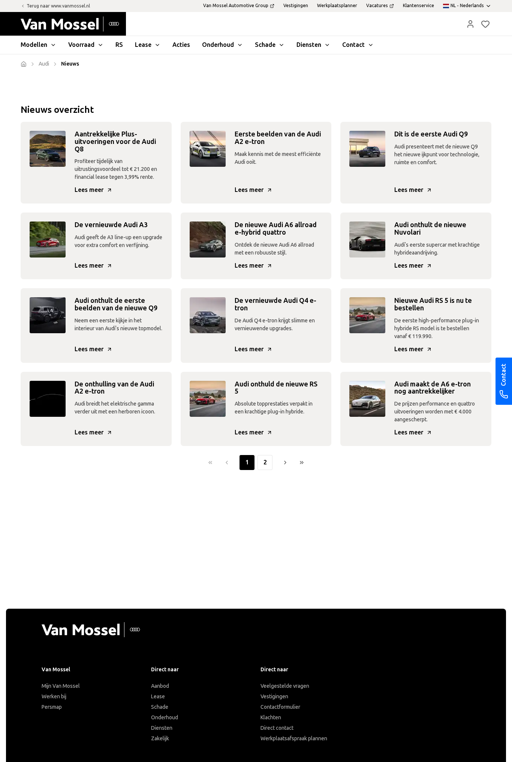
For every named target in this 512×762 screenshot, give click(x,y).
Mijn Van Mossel (61, 686)
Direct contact (276, 728)
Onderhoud (164, 717)
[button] (470, 24)
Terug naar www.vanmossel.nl (58, 6)
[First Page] (210, 462)
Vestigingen (274, 696)
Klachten (270, 717)
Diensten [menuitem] (308, 44)
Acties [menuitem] (181, 44)
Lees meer (89, 189)
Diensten (161, 728)
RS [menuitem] (119, 44)
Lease (158, 696)
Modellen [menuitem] (34, 44)
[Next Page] (285, 462)
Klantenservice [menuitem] (418, 5)
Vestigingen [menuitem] (295, 5)
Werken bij (54, 696)
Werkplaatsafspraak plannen (293, 738)
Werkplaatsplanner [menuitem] (337, 5)
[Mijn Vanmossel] (470, 24)
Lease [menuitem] (143, 44)
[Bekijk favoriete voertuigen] (485, 24)
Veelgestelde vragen (284, 686)
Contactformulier (280, 707)
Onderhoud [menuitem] (218, 44)
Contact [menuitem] (353, 44)
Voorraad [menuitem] (81, 44)
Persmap (52, 707)
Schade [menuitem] (265, 44)
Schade (159, 707)
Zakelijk (160, 738)
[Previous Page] (227, 462)
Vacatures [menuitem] (377, 5)
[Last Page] (301, 462)
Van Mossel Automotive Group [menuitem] (235, 5)
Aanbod (160, 686)
